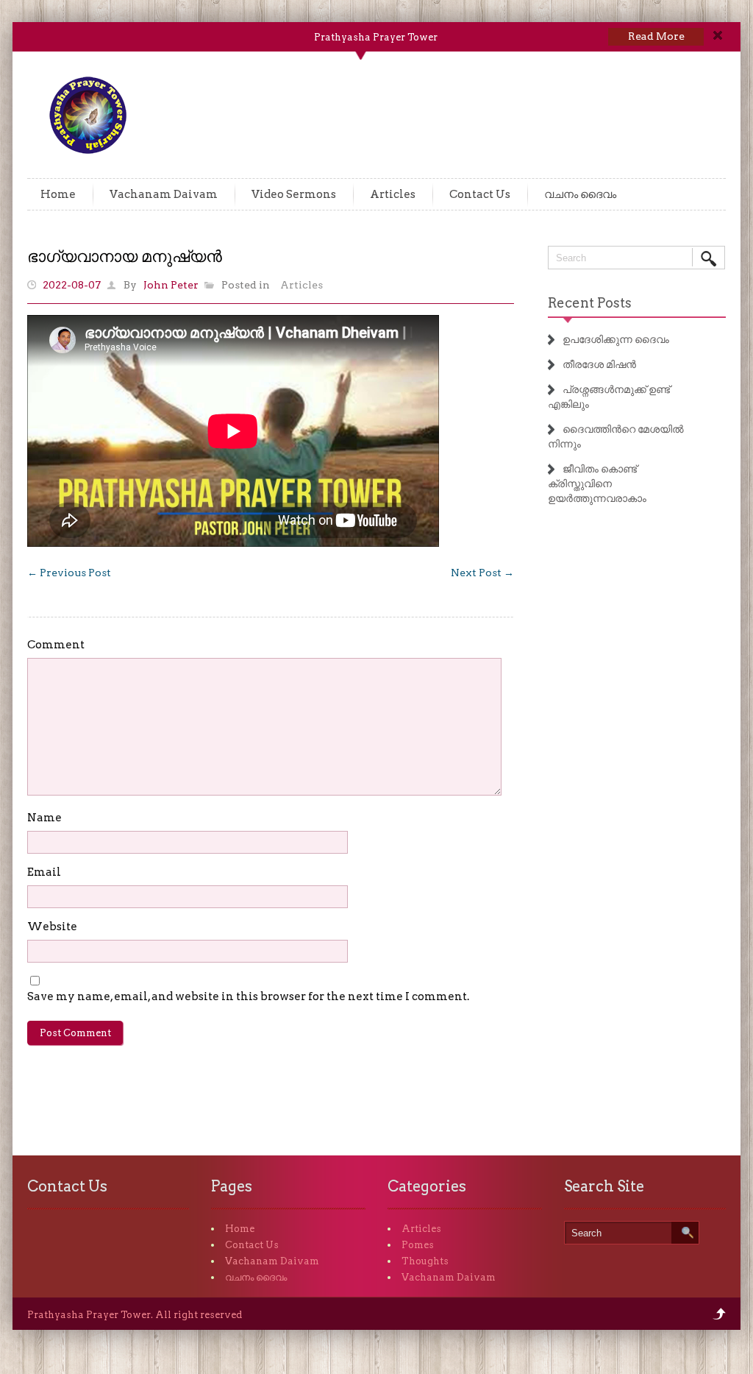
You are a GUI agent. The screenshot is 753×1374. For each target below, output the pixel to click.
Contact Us (479, 194)
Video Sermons (293, 194)
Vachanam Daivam (164, 194)
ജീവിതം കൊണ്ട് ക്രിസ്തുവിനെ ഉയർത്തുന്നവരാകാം (597, 483)
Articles (392, 194)
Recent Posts (590, 303)
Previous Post (69, 572)
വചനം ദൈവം (580, 194)
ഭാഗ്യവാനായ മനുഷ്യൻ (124, 256)
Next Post (482, 572)
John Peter (171, 285)
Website (52, 926)
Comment (56, 644)
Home (58, 194)
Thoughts (425, 1261)
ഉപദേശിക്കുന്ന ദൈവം (616, 339)
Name (44, 817)
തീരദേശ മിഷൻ (599, 364)
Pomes (418, 1244)
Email (44, 872)
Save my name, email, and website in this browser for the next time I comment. (248, 996)
